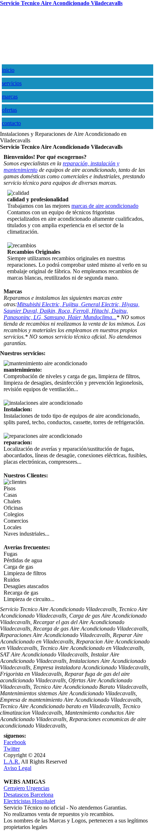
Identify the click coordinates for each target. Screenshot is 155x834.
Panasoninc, (19, 317)
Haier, (75, 317)
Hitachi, (101, 311)
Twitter (12, 749)
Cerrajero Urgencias (26, 788)
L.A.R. (12, 762)
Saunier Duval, (22, 311)
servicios (12, 83)
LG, (39, 317)
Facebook (15, 742)
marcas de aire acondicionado (104, 206)
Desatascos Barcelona (28, 795)
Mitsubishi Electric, (39, 304)
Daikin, (49, 311)
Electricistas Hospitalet (29, 801)
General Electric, (101, 304)
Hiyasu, (131, 304)
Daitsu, (119, 311)
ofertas (9, 110)
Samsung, (56, 317)
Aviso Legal (17, 768)
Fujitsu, (71, 304)
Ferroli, (82, 311)
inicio (8, 70)
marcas (10, 96)
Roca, (65, 311)
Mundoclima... (99, 317)
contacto (11, 123)
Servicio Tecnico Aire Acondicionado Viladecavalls (61, 3)
